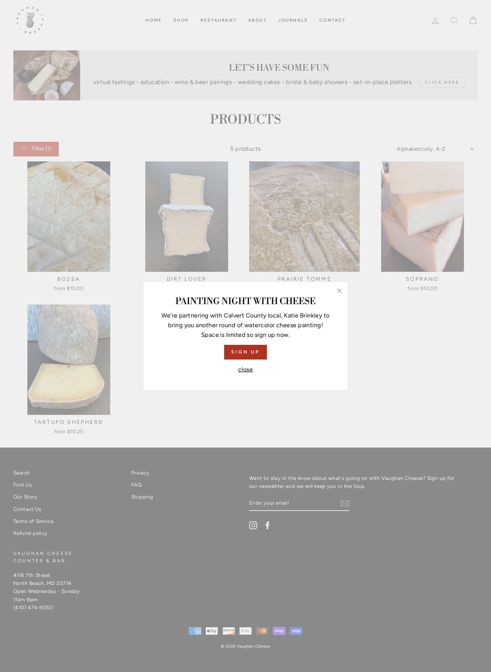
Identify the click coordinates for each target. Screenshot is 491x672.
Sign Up (245, 352)
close (245, 369)
